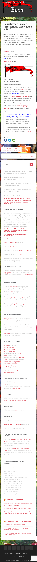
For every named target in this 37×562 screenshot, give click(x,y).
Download (7, 333)
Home (6, 553)
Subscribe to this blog (10, 242)
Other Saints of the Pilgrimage (12, 424)
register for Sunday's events (22, 44)
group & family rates (9, 351)
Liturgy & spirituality (9, 372)
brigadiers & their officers (24, 36)
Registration (13, 46)
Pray (31, 553)
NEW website (13, 246)
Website (18, 553)
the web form (16, 388)
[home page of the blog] (5, 548)
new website (13, 287)
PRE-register (21, 42)
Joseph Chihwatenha (22, 420)
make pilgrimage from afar (20, 96)
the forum (20, 254)
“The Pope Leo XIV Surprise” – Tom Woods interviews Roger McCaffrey (16, 528)
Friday (5, 355)
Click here (6, 51)
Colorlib (18, 560)
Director (17, 34)
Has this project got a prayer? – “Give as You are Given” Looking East (17, 533)
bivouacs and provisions (10, 364)
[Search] (31, 164)
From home (21, 556)
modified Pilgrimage (9, 349)
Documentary (14, 370)
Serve (14, 556)
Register (25, 553)
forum (11, 292)
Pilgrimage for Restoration (14, 2)
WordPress (28, 560)
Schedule (6, 345)
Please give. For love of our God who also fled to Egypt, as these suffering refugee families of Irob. (17, 512)
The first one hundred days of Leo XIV (14, 525)
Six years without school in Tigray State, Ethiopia (17, 508)
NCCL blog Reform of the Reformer (18, 521)
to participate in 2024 (25, 250)
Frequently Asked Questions (16, 38)
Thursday (19, 353)
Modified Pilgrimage (12, 42)
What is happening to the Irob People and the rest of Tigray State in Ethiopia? (18, 504)
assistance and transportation (12, 362)
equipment (7, 368)
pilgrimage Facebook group (17, 297)
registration (7, 46)
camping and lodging (9, 366)
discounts (6, 38)
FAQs (5, 359)
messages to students (14, 40)
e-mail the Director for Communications (15, 400)
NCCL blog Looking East (14, 500)
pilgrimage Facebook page (17, 304)
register (12, 44)
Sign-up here (7, 273)
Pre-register (7, 238)
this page (20, 103)
